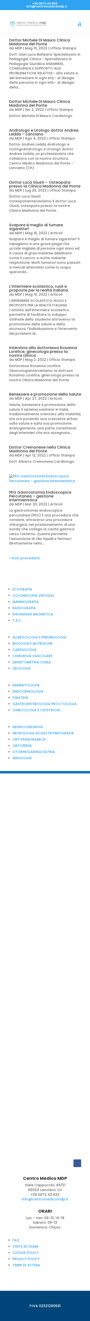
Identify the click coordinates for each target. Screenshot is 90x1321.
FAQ (15, 1240)
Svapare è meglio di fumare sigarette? (36, 227)
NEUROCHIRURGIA (27, 727)
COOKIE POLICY (25, 1252)
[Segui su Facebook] (77, 1163)
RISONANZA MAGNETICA (32, 614)
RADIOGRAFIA (24, 608)
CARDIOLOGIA (24, 649)
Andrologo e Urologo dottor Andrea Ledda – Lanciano (43, 132)
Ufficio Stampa (63, 48)
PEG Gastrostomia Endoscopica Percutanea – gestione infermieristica (40, 496)
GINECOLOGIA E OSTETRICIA (36, 710)
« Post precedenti (24, 558)
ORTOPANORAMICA (29, 739)
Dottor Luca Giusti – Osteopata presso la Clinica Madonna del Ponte (44, 184)
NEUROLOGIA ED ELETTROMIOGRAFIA (43, 733)
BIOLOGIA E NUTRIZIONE (32, 643)
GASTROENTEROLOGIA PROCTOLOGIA (44, 703)
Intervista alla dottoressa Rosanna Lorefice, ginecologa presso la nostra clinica (43, 351)
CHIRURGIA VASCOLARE (32, 656)
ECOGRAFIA (22, 589)
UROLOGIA (21, 668)
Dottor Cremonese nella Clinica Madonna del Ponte (39, 449)
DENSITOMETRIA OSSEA (31, 662)
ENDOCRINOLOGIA (27, 691)
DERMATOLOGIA (26, 685)
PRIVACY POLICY (26, 1259)
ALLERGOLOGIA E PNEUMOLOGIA (39, 637)
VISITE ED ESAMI (25, 1246)
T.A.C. (17, 620)
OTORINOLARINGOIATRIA (33, 751)
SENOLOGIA (22, 758)
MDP (18, 48)
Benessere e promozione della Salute (45, 394)
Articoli (56, 233)
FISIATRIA (20, 697)
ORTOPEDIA (22, 745)
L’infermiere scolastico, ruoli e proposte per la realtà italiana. (39, 288)
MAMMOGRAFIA (25, 601)
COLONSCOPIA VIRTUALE (33, 595)
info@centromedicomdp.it (45, 1199)
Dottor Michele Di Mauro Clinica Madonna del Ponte (39, 42)
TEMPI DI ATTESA (26, 1265)
